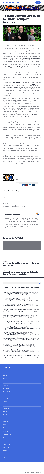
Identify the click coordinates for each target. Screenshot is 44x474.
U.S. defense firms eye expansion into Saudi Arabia (14, 307)
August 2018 (6, 372)
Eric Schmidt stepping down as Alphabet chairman (14, 327)
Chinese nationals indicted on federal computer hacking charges (16, 338)
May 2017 (5, 418)
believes (27, 116)
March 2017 (6, 424)
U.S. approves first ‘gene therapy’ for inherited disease (14, 330)
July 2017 (5, 411)
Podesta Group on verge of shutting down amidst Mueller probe (16, 351)
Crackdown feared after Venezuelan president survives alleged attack (17, 293)
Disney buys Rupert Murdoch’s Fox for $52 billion (14, 335)
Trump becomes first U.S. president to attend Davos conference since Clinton (19, 321)
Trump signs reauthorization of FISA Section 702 (13, 323)
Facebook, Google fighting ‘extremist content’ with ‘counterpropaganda (18, 326)
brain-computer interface (14, 66)
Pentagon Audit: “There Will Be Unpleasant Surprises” (14, 295)
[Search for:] (22, 282)
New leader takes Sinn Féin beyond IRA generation (14, 317)
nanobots (14, 140)
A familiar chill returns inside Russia (11, 332)
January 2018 (6, 391)
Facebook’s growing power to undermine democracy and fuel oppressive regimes (19, 328)
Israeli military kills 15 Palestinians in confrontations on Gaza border (17, 309)
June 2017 (5, 414)
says (27, 66)
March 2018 (6, 385)
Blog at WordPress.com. (7, 470)
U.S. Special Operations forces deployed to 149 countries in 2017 (16, 334)
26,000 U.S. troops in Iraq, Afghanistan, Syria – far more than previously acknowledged (20, 339)
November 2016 (7, 437)
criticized (21, 93)
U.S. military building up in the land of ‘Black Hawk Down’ (15, 350)
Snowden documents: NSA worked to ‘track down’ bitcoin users (16, 312)
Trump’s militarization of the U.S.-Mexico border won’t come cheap (17, 304)
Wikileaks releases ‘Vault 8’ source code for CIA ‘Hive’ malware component (18, 355)
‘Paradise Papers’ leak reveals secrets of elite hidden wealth (15, 360)
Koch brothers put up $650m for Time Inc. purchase (14, 344)
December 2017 (7, 395)
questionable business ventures (17, 87)
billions (33, 84)
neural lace (14, 206)
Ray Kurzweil (22, 206)
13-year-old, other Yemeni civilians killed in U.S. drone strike (16, 311)
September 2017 (7, 404)
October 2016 (6, 441)
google (35, 205)
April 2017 (5, 421)
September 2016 (7, 444)
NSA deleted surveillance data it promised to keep (14, 324)
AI (3, 205)
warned (5, 135)
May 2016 (5, 457)
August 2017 (6, 408)
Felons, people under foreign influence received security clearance (17, 315)
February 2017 (6, 427)
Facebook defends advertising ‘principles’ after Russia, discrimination (17, 341)
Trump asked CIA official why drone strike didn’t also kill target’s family (18, 301)
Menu (38, 2)
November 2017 (7, 398)
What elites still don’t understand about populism (14, 345)
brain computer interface (29, 114)
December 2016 (7, 434)
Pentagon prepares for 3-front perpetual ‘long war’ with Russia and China (18, 305)
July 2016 (5, 450)
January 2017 (6, 431)
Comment (36, 252)
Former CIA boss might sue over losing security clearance (15, 289)
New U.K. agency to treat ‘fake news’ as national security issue (16, 320)
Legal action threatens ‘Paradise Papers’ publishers (14, 333)
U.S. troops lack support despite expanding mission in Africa (16, 349)
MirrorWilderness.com (11, 3)
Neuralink (18, 206)
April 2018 (5, 382)
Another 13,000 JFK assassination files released (13, 352)
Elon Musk (28, 205)
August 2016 (6, 447)
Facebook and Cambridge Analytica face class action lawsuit (16, 300)
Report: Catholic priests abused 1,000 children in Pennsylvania (16, 291)
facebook (32, 205)
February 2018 (6, 388)
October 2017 (6, 401)
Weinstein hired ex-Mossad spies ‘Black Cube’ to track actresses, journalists (18, 357)
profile (24, 74)
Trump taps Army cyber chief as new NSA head (13, 314)
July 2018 (5, 375)
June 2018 (5, 378)
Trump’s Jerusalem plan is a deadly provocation (13, 337)
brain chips (14, 205)
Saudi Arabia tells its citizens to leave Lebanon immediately (15, 353)
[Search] (39, 283)
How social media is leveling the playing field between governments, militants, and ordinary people (23, 346)
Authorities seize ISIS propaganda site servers (13, 298)
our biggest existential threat (32, 58)
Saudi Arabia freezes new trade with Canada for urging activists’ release (18, 292)
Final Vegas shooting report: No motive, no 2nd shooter (15, 294)
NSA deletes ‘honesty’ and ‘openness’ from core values (14, 318)
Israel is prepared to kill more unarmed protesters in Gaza (15, 303)
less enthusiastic (17, 82)
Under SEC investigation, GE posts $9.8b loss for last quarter (16, 316)
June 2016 (5, 454)
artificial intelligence (8, 205)
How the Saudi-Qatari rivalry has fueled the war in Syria (15, 297)
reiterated (23, 108)
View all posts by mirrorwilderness (13, 227)
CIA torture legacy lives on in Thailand (12, 299)
